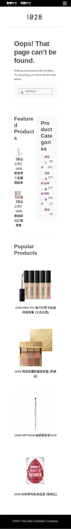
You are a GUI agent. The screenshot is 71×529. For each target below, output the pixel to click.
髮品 (47, 209)
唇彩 (47, 157)
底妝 (47, 173)
